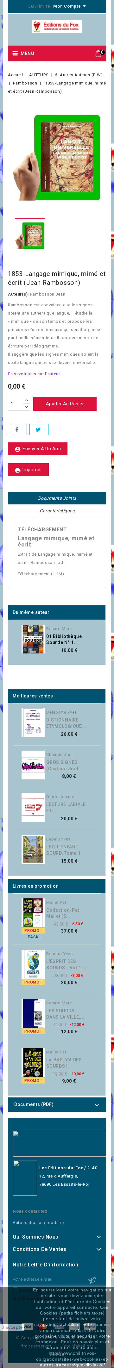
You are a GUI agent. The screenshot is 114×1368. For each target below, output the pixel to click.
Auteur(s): (18, 294)
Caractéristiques (57, 510)
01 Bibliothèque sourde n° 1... (64, 639)
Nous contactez (30, 1211)
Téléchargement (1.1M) (41, 574)
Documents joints (57, 498)
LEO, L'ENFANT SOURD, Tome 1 (63, 850)
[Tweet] (39, 429)
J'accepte (12, 1327)
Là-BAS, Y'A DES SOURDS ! (64, 1063)
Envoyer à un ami (38, 449)
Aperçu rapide (95, 631)
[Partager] (17, 429)
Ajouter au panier (65, 403)
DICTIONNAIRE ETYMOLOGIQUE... (66, 723)
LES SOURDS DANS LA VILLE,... (65, 1014)
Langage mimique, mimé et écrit (56, 541)
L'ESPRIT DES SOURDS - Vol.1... (66, 964)
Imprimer (28, 470)
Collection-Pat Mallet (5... (62, 913)
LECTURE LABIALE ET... (66, 807)
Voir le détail (95, 644)
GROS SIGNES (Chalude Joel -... (66, 765)
